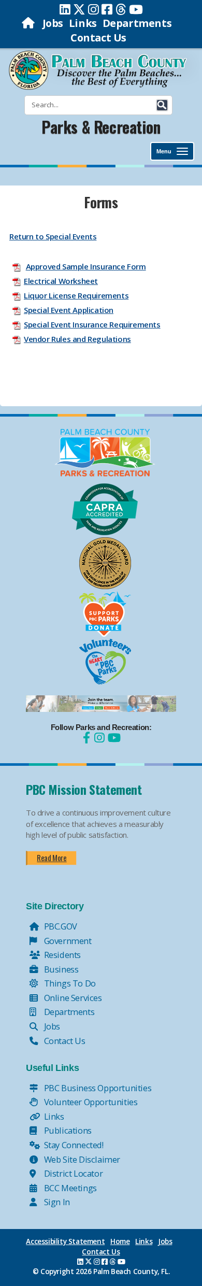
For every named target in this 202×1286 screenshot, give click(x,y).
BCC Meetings (69, 1188)
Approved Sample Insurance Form (86, 266)
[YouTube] (113, 738)
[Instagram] (93, 9)
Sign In (56, 1202)
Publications (67, 1130)
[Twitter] (79, 9)
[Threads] (121, 9)
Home (119, 1241)
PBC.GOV (59, 926)
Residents (61, 955)
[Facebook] (107, 9)
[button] (162, 105)
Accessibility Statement (65, 1241)
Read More (51, 857)
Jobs (52, 23)
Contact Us (98, 38)
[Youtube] (136, 9)
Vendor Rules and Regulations (77, 339)
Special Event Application (68, 310)
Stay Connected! (73, 1145)
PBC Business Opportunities (96, 1088)
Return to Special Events (52, 236)
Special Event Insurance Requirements (92, 324)
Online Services (72, 998)
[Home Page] (29, 23)
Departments (137, 23)
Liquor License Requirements (76, 295)
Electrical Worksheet (61, 281)
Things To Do (69, 983)
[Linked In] (65, 9)
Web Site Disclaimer (81, 1159)
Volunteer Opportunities (89, 1102)
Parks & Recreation (101, 126)
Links (83, 23)
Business (60, 969)
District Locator (72, 1173)
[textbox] (101, 272)
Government (67, 941)
